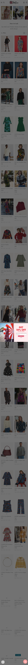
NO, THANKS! (21, 337)
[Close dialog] (0, 324)
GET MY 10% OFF (21, 336)
